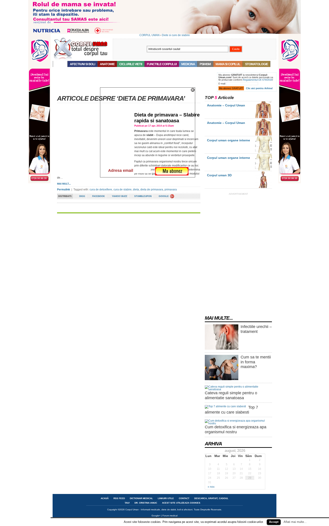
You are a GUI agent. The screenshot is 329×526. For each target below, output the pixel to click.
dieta (136, 189)
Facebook (98, 196)
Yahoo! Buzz (119, 196)
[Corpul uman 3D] (263, 187)
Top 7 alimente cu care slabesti (231, 409)
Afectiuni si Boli (82, 64)
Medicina (188, 64)
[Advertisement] (134, 82)
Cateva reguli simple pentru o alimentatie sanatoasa (231, 395)
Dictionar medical (141, 498)
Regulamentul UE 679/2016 (257, 79)
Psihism (205, 64)
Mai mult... (64, 183)
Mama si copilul (228, 64)
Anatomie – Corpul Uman (226, 105)
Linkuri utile (166, 498)
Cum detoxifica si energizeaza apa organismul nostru (235, 429)
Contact (184, 498)
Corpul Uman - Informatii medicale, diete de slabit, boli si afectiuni (158, 509)
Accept (273, 522)
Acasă (60, 64)
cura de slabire (122, 189)
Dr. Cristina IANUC (146, 503)
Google (164, 196)
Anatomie (107, 64)
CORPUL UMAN (149, 35)
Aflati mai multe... (295, 522)
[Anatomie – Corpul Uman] (263, 117)
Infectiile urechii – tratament (256, 329)
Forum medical (169, 515)
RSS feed (119, 498)
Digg (82, 196)
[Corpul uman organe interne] (263, 152)
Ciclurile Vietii (130, 64)
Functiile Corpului (162, 64)
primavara (170, 189)
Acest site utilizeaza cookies (181, 503)
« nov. (211, 486)
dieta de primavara (151, 189)
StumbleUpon (143, 196)
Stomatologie (256, 64)
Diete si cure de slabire (176, 35)
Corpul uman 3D (219, 175)
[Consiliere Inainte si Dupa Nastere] (164, 32)
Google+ (156, 515)
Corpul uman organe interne (228, 140)
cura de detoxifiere (101, 189)
